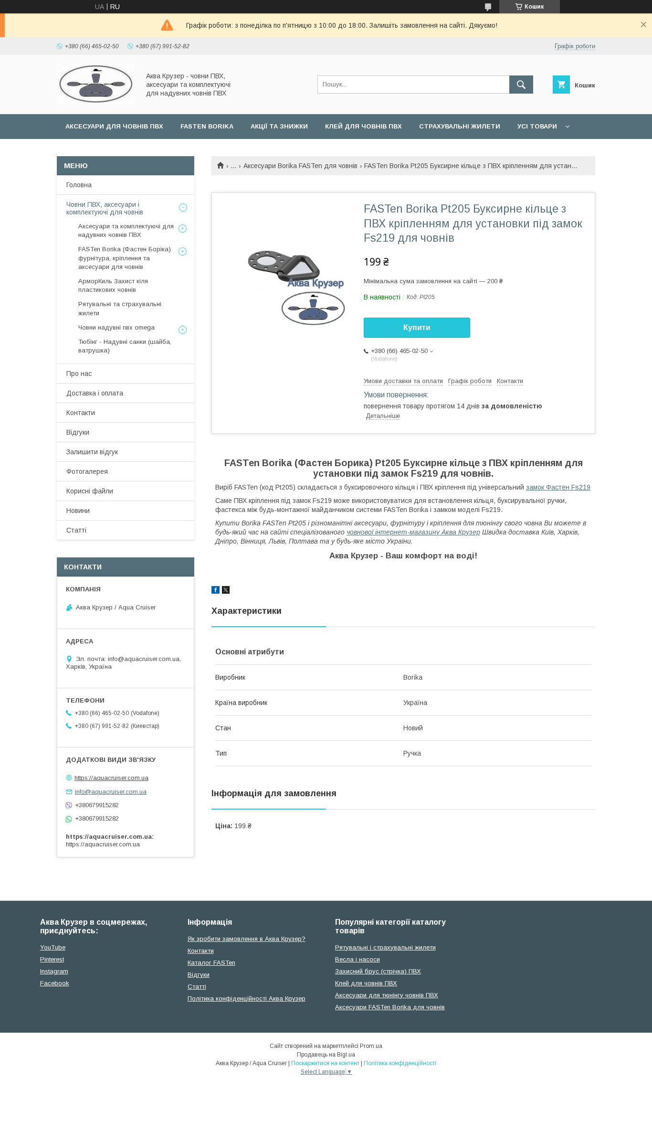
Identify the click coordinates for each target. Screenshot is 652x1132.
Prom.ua (371, 1046)
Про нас (79, 373)
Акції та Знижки (279, 126)
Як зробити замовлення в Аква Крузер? (246, 938)
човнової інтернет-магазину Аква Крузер (413, 532)
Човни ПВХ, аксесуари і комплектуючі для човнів (104, 208)
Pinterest (52, 959)
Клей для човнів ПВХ (363, 126)
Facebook (54, 983)
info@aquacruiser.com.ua (111, 791)
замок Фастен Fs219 (558, 487)
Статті (76, 530)
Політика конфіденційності (400, 1063)
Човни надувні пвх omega (116, 327)
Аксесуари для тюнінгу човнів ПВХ (386, 995)
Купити (417, 327)
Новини (78, 510)
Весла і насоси (357, 959)
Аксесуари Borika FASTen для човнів (300, 166)
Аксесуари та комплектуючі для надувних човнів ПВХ (126, 230)
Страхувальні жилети (459, 126)
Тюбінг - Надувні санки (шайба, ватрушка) (124, 346)
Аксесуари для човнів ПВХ (114, 126)
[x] (226, 591)
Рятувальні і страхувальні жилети (385, 947)
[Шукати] (521, 84)
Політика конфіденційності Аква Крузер (246, 998)
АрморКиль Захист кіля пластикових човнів (113, 285)
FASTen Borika (206, 126)
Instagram (54, 971)
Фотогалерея (87, 471)
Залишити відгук (92, 452)
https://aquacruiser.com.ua (111, 777)
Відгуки (77, 432)
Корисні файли (89, 491)
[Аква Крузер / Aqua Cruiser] (96, 102)
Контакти (80, 412)
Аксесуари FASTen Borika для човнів (390, 1007)
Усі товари (537, 126)
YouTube (52, 947)
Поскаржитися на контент (325, 1063)
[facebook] (215, 591)
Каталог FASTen (211, 962)
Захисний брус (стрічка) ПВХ (378, 971)
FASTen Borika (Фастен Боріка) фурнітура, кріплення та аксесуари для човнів (124, 258)
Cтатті (197, 986)
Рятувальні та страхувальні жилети (119, 308)
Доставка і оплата (94, 393)
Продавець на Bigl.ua (326, 1054)
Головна (79, 185)
